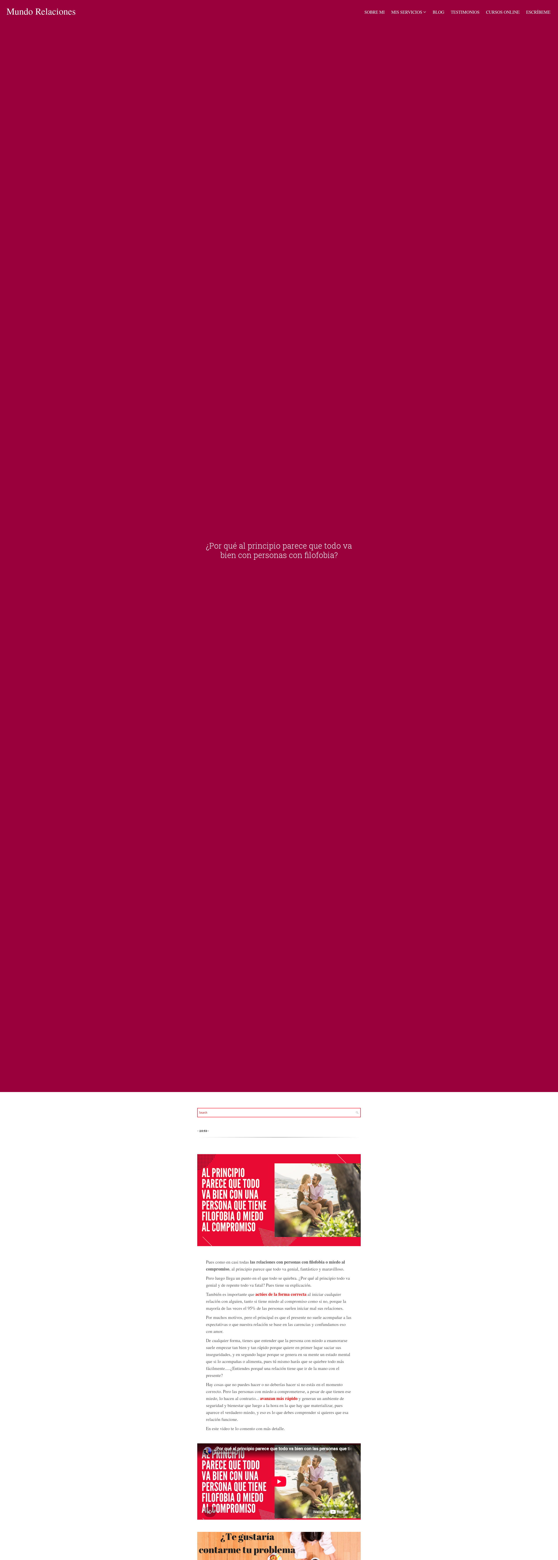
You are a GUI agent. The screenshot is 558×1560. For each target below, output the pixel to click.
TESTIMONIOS (465, 12)
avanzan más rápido (279, 1398)
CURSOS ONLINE (503, 12)
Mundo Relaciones (41, 11)
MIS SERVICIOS (406, 12)
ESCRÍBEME (538, 12)
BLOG (438, 12)
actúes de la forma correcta (280, 1294)
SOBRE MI (374, 12)
